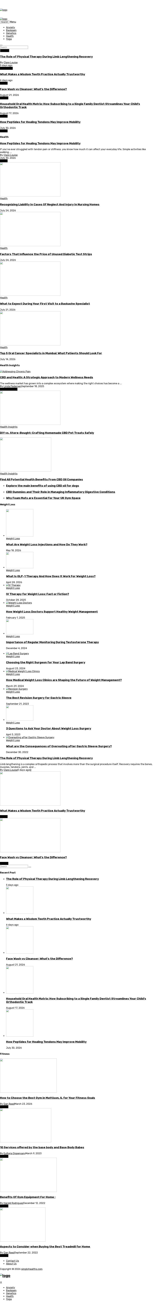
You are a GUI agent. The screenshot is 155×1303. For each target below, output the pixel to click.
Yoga (9, 39)
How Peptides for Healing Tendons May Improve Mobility (40, 122)
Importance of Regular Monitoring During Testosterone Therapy (52, 642)
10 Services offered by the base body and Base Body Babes (42, 1147)
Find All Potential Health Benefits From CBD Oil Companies (41, 479)
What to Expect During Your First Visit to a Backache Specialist (45, 303)
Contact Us (12, 1260)
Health (10, 36)
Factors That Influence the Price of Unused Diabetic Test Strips (46, 254)
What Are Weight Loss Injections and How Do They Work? (46, 544)
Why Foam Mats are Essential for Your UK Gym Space (43, 498)
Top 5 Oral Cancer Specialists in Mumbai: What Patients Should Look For (51, 353)
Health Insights (8, 389)
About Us (11, 1263)
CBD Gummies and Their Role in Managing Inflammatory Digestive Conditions (60, 492)
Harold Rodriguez (13, 1203)
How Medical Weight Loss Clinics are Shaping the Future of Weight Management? (64, 680)
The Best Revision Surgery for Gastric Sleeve (38, 698)
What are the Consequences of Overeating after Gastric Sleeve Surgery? (59, 746)
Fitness (4, 1106)
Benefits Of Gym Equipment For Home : (27, 1197)
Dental (4, 83)
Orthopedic (6, 68)
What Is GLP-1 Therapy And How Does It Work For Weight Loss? (51, 576)
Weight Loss (13, 538)
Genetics (11, 33)
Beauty (4, 97)
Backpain (11, 30)
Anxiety (10, 27)
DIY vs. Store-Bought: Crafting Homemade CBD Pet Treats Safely (47, 433)
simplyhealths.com (32, 1269)
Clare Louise (11, 62)
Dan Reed (9, 1103)
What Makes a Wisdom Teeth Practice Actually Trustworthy (42, 74)
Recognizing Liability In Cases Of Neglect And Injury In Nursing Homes (49, 204)
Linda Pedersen (12, 386)
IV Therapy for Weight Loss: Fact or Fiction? (37, 594)
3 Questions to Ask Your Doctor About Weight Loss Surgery (48, 728)
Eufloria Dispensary (14, 1153)
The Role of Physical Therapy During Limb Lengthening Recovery (46, 56)
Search (4, 50)
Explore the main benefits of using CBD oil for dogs (42, 485)
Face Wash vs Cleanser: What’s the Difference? (33, 89)
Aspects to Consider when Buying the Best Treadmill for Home (45, 1246)
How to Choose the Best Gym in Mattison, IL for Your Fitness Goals (47, 1098)
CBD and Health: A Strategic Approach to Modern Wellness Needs (46, 377)
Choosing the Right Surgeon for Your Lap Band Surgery (45, 662)
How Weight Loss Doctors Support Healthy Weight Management (52, 611)
